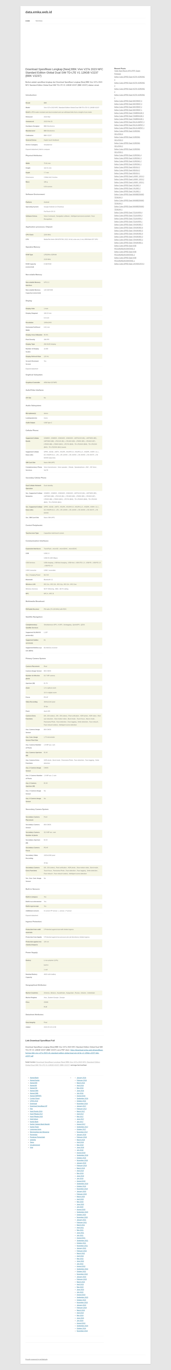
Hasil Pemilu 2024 (36, 1111)
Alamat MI (33, 1085)
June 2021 (80, 1233)
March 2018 (81, 1140)
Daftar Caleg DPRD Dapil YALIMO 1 (127, 191)
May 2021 (80, 1230)
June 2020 (80, 1204)
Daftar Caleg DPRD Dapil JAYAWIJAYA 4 (129, 264)
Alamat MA (33, 1083)
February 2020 (82, 1194)
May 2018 (80, 1145)
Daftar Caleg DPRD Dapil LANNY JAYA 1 (129, 182)
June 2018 (80, 1147)
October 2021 (81, 1243)
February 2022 (82, 1251)
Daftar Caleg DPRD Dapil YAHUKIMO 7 (128, 225)
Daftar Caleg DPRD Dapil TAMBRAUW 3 (129, 113)
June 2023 (80, 1289)
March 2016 (81, 1083)
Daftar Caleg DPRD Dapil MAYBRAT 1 (128, 110)
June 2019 (80, 1176)
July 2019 (80, 1178)
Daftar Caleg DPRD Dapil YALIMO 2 (127, 188)
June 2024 (80, 1318)
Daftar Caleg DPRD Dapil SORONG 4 (127, 155)
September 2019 (82, 1184)
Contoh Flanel (35, 1098)
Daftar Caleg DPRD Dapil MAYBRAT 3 (128, 104)
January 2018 (81, 1135)
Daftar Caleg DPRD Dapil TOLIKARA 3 (128, 216)
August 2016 (81, 1096)
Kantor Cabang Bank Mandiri (40, 1124)
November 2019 (82, 1189)
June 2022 (80, 1261)
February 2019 (82, 1165)
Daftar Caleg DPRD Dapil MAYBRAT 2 (128, 107)
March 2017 (81, 1111)
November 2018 (82, 1160)
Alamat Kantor (35, 1080)
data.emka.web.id (38, 12)
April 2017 (80, 1114)
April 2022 (80, 1256)
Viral (31, 1147)
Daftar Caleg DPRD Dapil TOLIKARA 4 (128, 212)
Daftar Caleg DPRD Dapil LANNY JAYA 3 (129, 176)
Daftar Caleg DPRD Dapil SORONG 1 (127, 164)
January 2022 (81, 1248)
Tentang (38, 21)
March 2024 (81, 1310)
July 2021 (80, 1235)
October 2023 (81, 1300)
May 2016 (80, 1088)
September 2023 (82, 1297)
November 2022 (82, 1274)
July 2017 (80, 1122)
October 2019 (81, 1186)
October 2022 (81, 1271)
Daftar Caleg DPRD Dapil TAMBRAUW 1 (129, 119)
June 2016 (80, 1091)
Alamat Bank (34, 1078)
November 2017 (82, 1132)
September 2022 (82, 1269)
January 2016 (81, 1078)
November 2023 (82, 1302)
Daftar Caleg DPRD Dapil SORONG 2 (127, 161)
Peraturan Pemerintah (37, 1137)
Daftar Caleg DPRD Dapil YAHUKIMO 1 (128, 243)
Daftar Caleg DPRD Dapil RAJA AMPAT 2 (129, 125)
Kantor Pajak (34, 1127)
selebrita (33, 1140)
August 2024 (81, 1323)
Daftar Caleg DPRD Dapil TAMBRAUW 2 (129, 116)
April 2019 (80, 1171)
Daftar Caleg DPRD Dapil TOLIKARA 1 (128, 222)
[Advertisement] (85, 45)
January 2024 (81, 1305)
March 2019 (81, 1168)
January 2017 (81, 1106)
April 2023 (80, 1284)
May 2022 (80, 1259)
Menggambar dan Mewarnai (39, 1132)
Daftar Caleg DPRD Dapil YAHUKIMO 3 (128, 237)
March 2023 (81, 1282)
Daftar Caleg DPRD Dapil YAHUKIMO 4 (128, 234)
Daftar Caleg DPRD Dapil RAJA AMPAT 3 (129, 122)
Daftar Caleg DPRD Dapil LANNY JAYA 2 (129, 179)
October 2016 (81, 1101)
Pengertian (33, 1135)
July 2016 (80, 1093)
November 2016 (82, 1103)
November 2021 (82, 1246)
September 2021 (82, 1240)
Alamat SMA (34, 1091)
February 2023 (82, 1279)
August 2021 (81, 1238)
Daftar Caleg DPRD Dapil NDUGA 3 (127, 167)
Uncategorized (35, 1145)
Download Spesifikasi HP (38, 1106)
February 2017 (82, 1109)
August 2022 (81, 1266)
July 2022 (80, 1264)
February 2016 (82, 1080)
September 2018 (82, 1155)
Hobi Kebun (34, 1119)
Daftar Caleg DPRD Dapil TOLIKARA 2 (128, 219)
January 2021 (81, 1220)
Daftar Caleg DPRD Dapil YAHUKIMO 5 (128, 231)
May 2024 (80, 1315)
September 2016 (82, 1098)
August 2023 (81, 1295)
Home (27, 21)
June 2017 (80, 1119)
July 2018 (80, 1150)
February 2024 (82, 1308)
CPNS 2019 (34, 1101)
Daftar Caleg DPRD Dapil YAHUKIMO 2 (128, 240)
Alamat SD (33, 1088)
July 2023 (80, 1292)
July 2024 (80, 1320)
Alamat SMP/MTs (35, 1096)
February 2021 (82, 1222)
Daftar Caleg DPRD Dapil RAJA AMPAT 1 (129, 128)
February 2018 (82, 1137)
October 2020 (81, 1215)
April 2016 (80, 1085)
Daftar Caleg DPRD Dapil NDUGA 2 (127, 170)
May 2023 (80, 1287)
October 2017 (81, 1129)
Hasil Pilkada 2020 (36, 1116)
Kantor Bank (34, 1122)
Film (31, 1109)
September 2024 (82, 1326)
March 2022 (81, 1253)
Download (33, 1103)
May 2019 (80, 1173)
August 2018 (81, 1153)
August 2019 (81, 1181)
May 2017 (80, 1116)
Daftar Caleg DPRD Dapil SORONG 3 (127, 158)
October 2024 (81, 1328)
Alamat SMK (34, 1093)
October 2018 (81, 1158)
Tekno (32, 1142)
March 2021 (81, 1225)
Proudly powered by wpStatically (36, 1359)
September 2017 (82, 1127)
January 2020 (81, 1191)
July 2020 (80, 1207)
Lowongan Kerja (35, 1129)
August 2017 (81, 1124)
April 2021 (80, 1228)
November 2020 (82, 1217)
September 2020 (82, 1212)
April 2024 (80, 1313)
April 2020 (80, 1199)
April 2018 (80, 1142)
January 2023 (81, 1277)
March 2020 (81, 1196)
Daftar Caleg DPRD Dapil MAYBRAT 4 (128, 101)
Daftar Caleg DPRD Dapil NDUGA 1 (127, 173)
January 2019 (81, 1163)
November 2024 (82, 1331)
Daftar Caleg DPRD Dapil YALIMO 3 (127, 185)
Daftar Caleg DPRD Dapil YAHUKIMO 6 (128, 228)
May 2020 (80, 1202)
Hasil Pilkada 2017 (36, 1114)
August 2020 (81, 1209)
